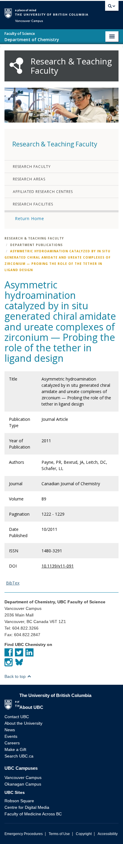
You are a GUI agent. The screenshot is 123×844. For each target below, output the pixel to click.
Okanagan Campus (22, 784)
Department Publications (36, 245)
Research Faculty (32, 166)
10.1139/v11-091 (57, 566)
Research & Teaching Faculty (34, 238)
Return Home (29, 218)
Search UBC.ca (18, 756)
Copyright (84, 834)
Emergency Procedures (23, 834)
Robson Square (19, 800)
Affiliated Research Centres (43, 191)
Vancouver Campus (22, 777)
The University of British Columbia (95, 12)
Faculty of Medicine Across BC (33, 813)
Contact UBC (16, 716)
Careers (12, 743)
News (9, 729)
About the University (23, 723)
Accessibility (108, 834)
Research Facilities (33, 204)
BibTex (12, 583)
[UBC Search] (112, 7)
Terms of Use (59, 834)
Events (10, 736)
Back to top (15, 676)
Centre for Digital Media (26, 807)
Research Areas (29, 179)
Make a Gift (15, 749)
